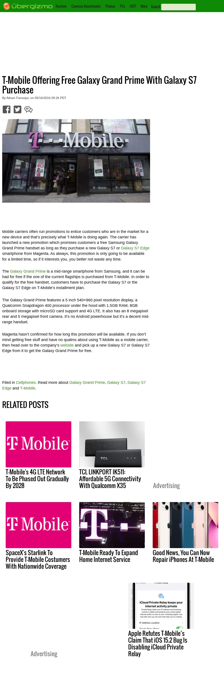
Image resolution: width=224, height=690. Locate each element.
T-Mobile (27, 388)
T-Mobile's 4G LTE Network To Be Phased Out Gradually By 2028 (37, 478)
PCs (122, 6)
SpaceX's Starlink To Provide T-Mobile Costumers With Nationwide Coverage (38, 559)
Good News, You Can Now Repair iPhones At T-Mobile (183, 556)
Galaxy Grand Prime (28, 271)
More (144, 6)
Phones (110, 6)
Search (155, 6)
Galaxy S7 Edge (135, 248)
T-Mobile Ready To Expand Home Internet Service (108, 556)
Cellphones (26, 382)
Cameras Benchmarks (86, 6)
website (67, 345)
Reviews (61, 6)
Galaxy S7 (116, 382)
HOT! (133, 6)
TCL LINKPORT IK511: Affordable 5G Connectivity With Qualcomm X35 (110, 478)
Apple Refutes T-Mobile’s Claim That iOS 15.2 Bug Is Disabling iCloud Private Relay (157, 643)
